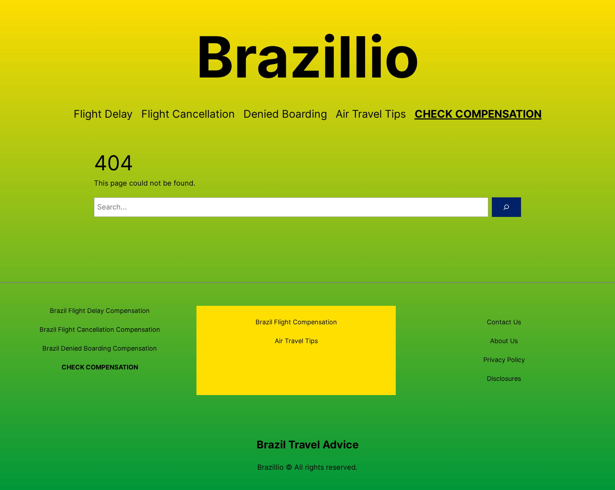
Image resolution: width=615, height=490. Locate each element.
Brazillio (307, 56)
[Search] (506, 207)
